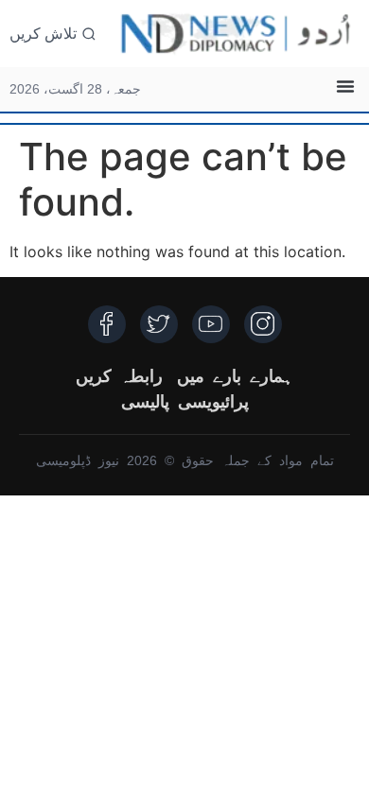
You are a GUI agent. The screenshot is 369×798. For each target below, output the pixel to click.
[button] (345, 86)
